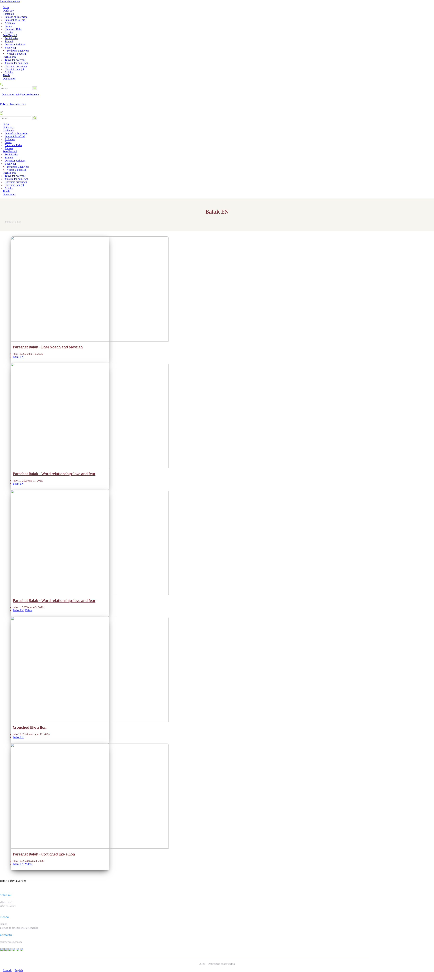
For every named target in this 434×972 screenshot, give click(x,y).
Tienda (6, 75)
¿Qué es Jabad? (7, 906)
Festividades (11, 38)
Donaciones (9, 78)
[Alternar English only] (430, 173)
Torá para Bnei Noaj (18, 50)
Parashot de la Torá (15, 19)
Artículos (10, 23)
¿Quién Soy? (6, 902)
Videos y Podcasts (16, 53)
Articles (9, 72)
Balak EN (18, 356)
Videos (28, 610)
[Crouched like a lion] (90, 720)
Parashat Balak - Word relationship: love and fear (54, 474)
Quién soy (8, 10)
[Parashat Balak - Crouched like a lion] (90, 847)
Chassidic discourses (16, 66)
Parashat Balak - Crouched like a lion (44, 854)
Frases (8, 26)
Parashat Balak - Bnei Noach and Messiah (48, 347)
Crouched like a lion (29, 727)
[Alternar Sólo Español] (430, 151)
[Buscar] (1, 84)
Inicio (6, 7)
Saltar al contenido (10, 1)
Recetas (9, 32)
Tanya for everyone (15, 59)
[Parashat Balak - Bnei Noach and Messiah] (90, 340)
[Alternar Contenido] (430, 130)
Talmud (9, 41)
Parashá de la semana (16, 16)
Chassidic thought (14, 69)
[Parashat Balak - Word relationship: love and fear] (90, 467)
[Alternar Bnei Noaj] (428, 163)
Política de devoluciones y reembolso (19, 928)
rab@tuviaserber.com (27, 94)
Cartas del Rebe (13, 29)
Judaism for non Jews (16, 63)
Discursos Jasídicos (15, 44)
